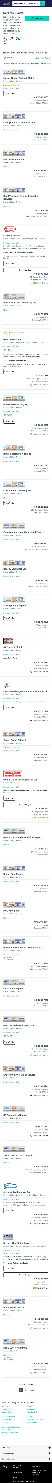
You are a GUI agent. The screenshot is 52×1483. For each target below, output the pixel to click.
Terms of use (17, 1472)
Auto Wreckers (33, 1422)
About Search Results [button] (42, 58)
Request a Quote (25, 270)
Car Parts (44, 342)
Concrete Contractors (35, 1419)
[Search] (42, 3)
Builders (30, 1417)
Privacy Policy (36, 1466)
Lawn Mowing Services (11, 1427)
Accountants (7, 1419)
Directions (7, 88)
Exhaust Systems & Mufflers (34, 239)
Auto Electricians (8, 1417)
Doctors (5, 1422)
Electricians (6, 1409)
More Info (15, 88)
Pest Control (32, 1412)
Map (8, 58)
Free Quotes (37, 18)
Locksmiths (6, 1412)
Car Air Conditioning (31, 342)
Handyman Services (10, 1433)
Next (32, 1390)
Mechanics (31, 1409)
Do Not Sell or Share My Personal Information (39, 1472)
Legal (15, 1478)
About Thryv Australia (17, 1466)
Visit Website (9, 93)
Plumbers (5, 1406)
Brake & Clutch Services (12, 81)
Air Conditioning (8, 1430)
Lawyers (30, 1406)
